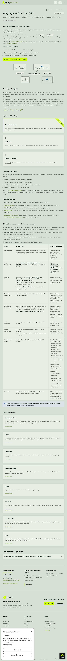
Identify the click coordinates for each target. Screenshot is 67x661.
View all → (47, 630)
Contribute (29, 584)
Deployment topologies (10, 116)
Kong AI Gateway (28, 621)
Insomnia (26, 626)
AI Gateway (5, 623)
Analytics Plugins (49, 621)
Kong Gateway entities (19, 42)
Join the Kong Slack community (13, 218)
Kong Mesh (26, 623)
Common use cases (10, 171)
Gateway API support (10, 89)
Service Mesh (6, 626)
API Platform (6, 619)
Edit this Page (16, 580)
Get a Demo (60, 603)
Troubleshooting (9, 199)
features (52, 37)
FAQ (5, 208)
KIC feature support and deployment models (19, 224)
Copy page (58, 13)
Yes (5, 574)
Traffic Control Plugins (50, 628)
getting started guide (15, 190)
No (10, 574)
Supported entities (9, 412)
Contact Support (53, 575)
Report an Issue (7, 580)
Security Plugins (49, 626)
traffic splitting (12, 43)
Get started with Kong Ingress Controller (15, 59)
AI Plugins (47, 619)
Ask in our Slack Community (56, 573)
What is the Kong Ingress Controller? (16, 26)
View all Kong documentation (10, 583)
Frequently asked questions (13, 552)
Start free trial (49, 603)
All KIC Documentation (10, 20)
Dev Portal (5, 628)
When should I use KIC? (10, 47)
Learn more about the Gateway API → (14, 110)
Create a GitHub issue (10, 215)
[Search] (55, 2)
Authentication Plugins (50, 623)
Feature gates (8, 210)
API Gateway (6, 621)
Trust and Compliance (42, 659)
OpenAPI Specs (28, 628)
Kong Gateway (27, 619)
